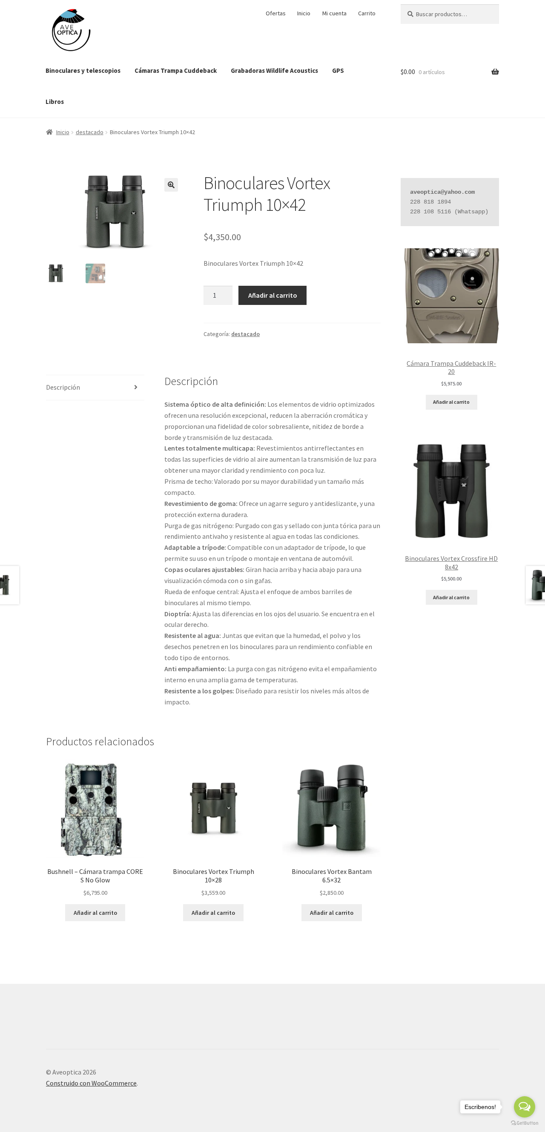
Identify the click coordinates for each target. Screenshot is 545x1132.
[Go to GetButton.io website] (524, 1123)
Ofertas (276, 13)
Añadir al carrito (272, 295)
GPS (338, 70)
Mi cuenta (334, 13)
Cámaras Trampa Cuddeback (176, 70)
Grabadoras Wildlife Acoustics (274, 70)
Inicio (303, 13)
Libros (55, 102)
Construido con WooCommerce (91, 1083)
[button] (171, 185)
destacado (89, 132)
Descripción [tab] (63, 387)
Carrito (367, 13)
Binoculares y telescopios (83, 70)
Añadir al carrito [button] (95, 913)
